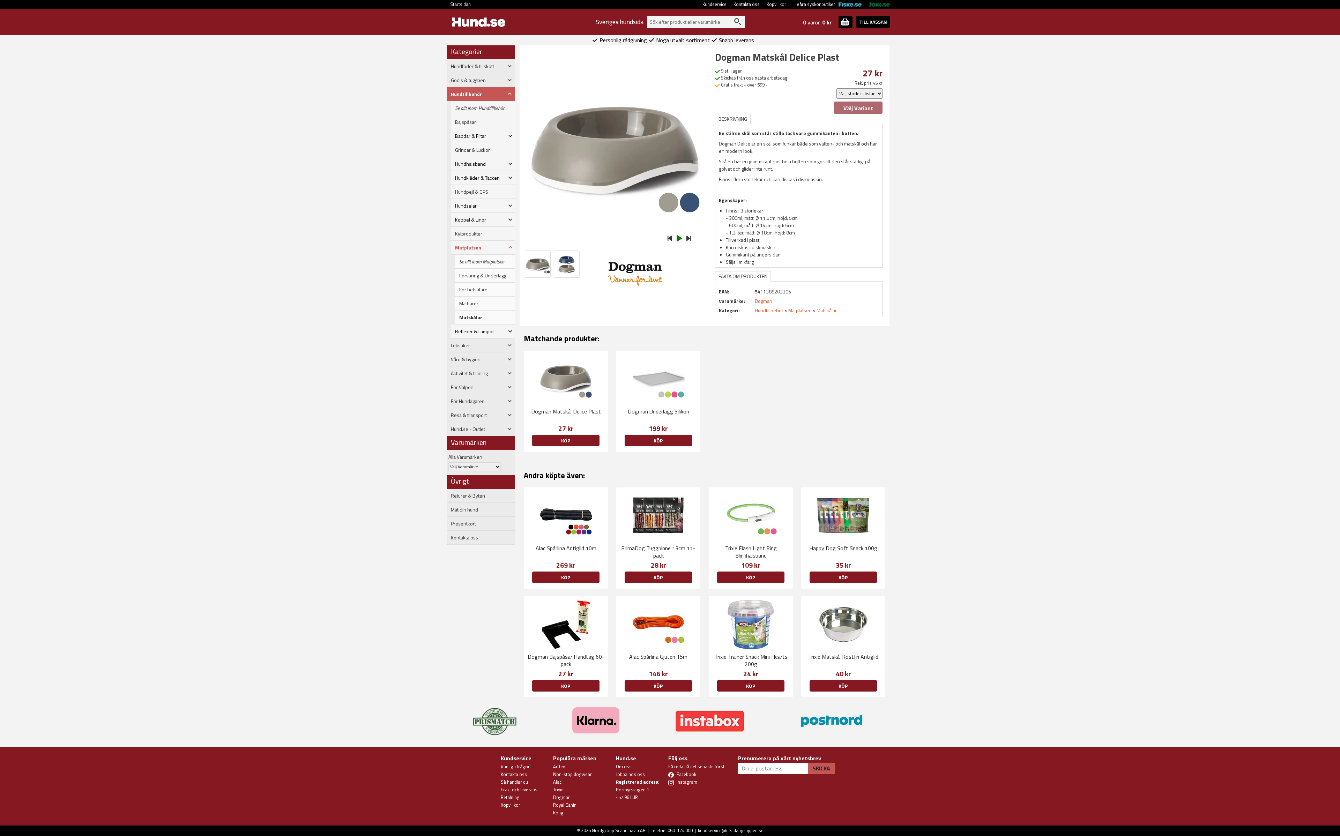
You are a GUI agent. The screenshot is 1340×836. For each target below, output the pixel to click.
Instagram (687, 781)
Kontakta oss (747, 4)
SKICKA (821, 768)
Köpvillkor (776, 4)
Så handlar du (514, 781)
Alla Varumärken (465, 457)
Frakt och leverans (519, 789)
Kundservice (714, 4)
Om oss (624, 766)
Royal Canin (564, 804)
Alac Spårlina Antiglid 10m (566, 548)
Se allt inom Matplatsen (481, 262)
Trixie (558, 789)
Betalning (510, 797)
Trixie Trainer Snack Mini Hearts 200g (751, 660)
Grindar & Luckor (472, 150)
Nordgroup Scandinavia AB (619, 830)
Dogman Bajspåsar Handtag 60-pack (566, 660)
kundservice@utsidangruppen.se (731, 830)
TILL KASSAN (873, 21)
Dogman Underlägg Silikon (658, 411)
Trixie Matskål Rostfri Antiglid (843, 656)
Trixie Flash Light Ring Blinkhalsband (751, 552)
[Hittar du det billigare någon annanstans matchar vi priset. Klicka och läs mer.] (494, 717)
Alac (557, 781)
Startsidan (460, 4)
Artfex (559, 766)
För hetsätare (473, 289)
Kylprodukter (468, 234)
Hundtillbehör (769, 310)
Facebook (686, 774)
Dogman (562, 797)
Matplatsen (800, 310)
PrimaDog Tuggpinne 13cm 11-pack (658, 552)
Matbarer (468, 303)
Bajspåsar (465, 122)
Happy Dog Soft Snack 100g (843, 548)
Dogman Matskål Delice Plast (566, 411)
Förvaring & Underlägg (482, 276)
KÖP (565, 440)
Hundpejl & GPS (471, 192)
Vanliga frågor (515, 766)
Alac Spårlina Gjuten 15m (658, 656)
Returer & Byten (468, 495)
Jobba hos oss (630, 774)
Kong (558, 812)
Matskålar (470, 317)
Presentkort (463, 523)
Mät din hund (464, 509)
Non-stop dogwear (572, 774)
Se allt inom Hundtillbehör (479, 108)
